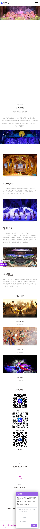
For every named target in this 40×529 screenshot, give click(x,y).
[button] (36, 136)
